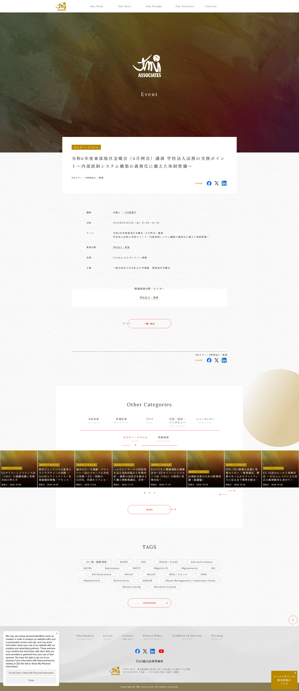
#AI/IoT (129, 574)
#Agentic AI (161, 568)
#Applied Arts (91, 580)
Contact (128, 637)
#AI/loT (151, 574)
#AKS (204, 574)
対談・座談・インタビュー (177, 422)
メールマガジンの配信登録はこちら (284, 680)
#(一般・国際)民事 (96, 561)
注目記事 (93, 420)
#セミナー (77, 177)
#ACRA (88, 568)
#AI (213, 568)
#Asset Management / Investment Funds (190, 580)
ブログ (149, 420)
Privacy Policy (153, 637)
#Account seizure (201, 561)
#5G (143, 561)
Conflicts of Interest (187, 637)
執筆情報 (163, 439)
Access (108, 637)
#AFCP (136, 568)
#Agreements (189, 568)
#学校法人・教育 (94, 177)
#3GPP (124, 561)
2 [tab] (149, 492)
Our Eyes (124, 6)
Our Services (185, 6)
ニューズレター (205, 420)
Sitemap (217, 637)
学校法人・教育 (121, 247)
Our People (154, 6)
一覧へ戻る (149, 323)
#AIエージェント (178, 574)
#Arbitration (121, 580)
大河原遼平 (130, 212)
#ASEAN (147, 580)
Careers (211, 6)
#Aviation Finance (165, 586)
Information (85, 637)
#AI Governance (101, 574)
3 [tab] (154, 492)
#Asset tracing (132, 586)
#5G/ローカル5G (168, 561)
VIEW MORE (149, 603)
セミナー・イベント (135, 439)
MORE (149, 509)
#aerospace (112, 568)
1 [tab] (144, 492)
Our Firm (96, 6)
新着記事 (121, 420)
